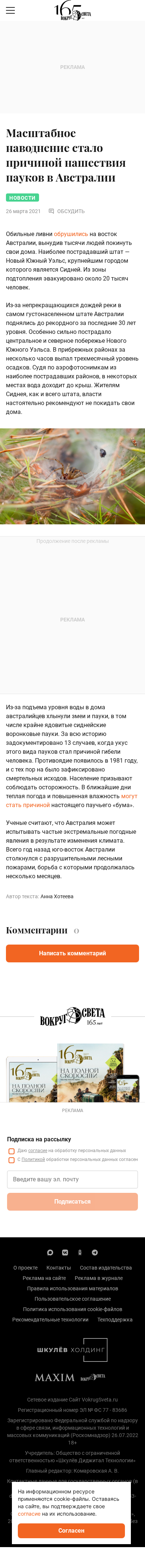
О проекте (25, 1268)
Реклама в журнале (99, 1278)
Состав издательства (106, 1268)
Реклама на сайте (44, 1278)
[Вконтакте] (65, 1252)
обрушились (71, 234)
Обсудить (71, 211)
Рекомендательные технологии (50, 1320)
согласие (37, 1150)
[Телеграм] (95, 1252)
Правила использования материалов (72, 1288)
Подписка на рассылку (39, 1139)
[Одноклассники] (80, 1252)
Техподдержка (115, 1320)
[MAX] (50, 1252)
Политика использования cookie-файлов (72, 1309)
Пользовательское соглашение (73, 1299)
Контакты (58, 1268)
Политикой (33, 1159)
